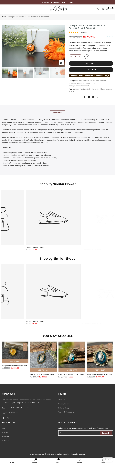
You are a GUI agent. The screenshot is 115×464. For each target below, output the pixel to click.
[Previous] (5, 46)
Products (5, 440)
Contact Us (62, 400)
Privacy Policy (63, 404)
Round (71, 92)
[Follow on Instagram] (8, 418)
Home (4, 17)
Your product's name (11, 247)
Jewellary (72, 83)
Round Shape (90, 83)
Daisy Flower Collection (97, 80)
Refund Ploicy (63, 408)
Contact (5, 436)
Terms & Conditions (66, 412)
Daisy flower (83, 80)
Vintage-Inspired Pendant (79, 86)
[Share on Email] (93, 96)
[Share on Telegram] (89, 96)
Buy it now (91, 70)
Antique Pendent (79, 89)
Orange (108, 89)
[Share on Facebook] (85, 96)
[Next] (61, 46)
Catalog (5, 432)
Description (57, 112)
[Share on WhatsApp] (97, 96)
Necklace (80, 83)
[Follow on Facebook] (3, 418)
